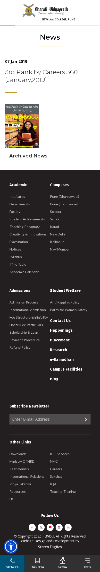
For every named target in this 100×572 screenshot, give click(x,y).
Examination (18, 242)
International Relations (26, 476)
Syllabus (15, 257)
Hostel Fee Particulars (26, 325)
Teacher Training (63, 491)
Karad (54, 227)
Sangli (54, 219)
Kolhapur (57, 242)
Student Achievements (27, 219)
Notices (15, 249)
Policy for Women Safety (68, 310)
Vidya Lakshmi (20, 484)
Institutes (17, 196)
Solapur (55, 211)
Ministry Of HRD (21, 461)
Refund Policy (19, 347)
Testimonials (19, 469)
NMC (54, 461)
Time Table (17, 264)
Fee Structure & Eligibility (28, 317)
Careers (56, 469)
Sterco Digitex (50, 546)
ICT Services (60, 454)
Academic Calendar (24, 272)
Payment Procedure (24, 340)
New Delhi (58, 234)
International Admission (27, 310)
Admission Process (23, 302)
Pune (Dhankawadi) (64, 196)
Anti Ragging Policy (64, 302)
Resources (17, 491)
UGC (13, 499)
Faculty (14, 211)
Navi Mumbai (59, 249)
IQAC (54, 484)
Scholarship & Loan (23, 332)
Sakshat (56, 476)
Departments (19, 204)
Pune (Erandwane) (64, 204)
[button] (11, 546)
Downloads (17, 454)
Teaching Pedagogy (24, 227)
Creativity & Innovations (28, 234)
